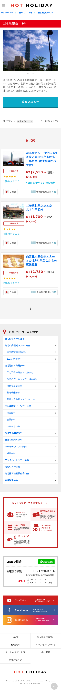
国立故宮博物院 (16, 352)
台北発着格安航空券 (17, 473)
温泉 (11, 453)
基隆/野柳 (14, 392)
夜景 (11, 419)
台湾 (21, 13)
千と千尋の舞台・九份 (20, 372)
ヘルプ (15, 637)
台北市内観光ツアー (45, 13)
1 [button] (28, 73)
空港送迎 (11, 480)
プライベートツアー (17, 460)
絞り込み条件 (30, 102)
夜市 (11, 413)
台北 (30, 13)
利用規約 (15, 645)
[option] (30, 50)
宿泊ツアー (12, 466)
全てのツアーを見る (15, 338)
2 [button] (33, 73)
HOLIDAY (32, 5)
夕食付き (13, 426)
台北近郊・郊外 (15, 365)
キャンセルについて (46, 645)
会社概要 (45, 652)
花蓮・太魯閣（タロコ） (21, 399)
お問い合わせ (15, 660)
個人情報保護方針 (46, 637)
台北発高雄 (14, 386)
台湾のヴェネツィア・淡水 (22, 379)
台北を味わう (13, 439)
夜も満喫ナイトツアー (18, 406)
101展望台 (14, 359)
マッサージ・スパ (16, 446)
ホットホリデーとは (15, 652)
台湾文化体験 (13, 433)
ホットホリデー (7, 13)
